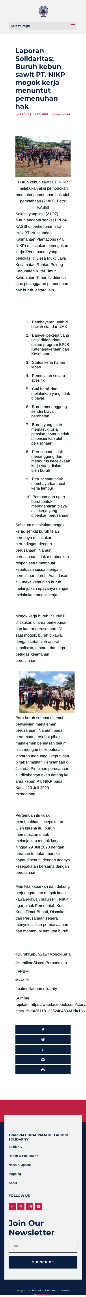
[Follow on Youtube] (38, 1206)
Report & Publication (23, 1155)
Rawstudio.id (44, 1294)
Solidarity (15, 1146)
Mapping (15, 1174)
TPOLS (24, 114)
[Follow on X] (20, 1206)
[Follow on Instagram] (29, 1206)
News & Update (20, 1165)
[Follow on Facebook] (12, 1206)
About (13, 1183)
